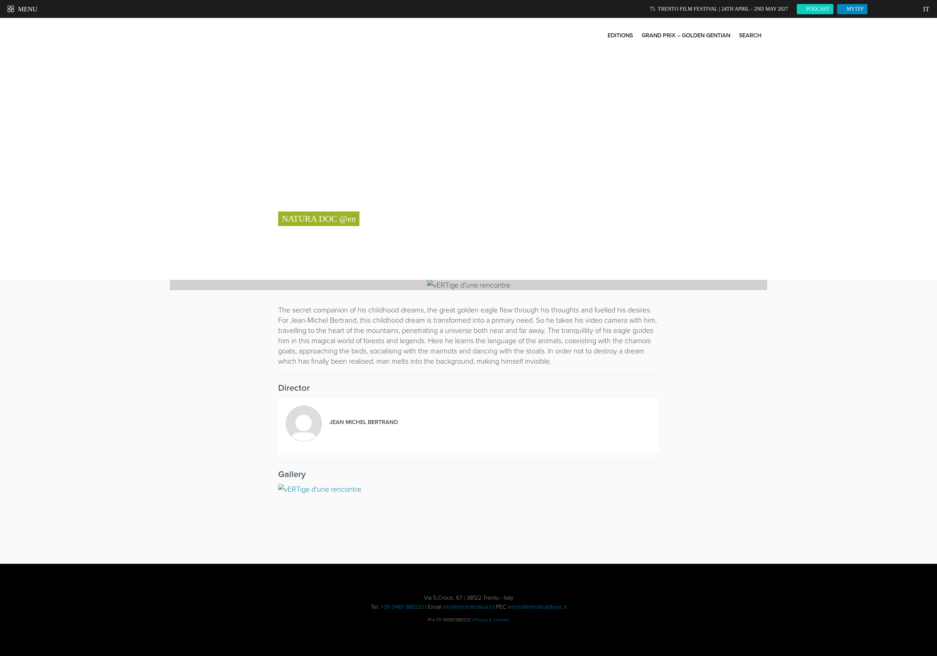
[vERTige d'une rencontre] (323, 516)
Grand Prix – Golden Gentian (686, 35)
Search (750, 35)
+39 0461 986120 (402, 607)
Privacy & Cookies (491, 619)
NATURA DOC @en (319, 219)
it (926, 9)
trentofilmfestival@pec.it (537, 607)
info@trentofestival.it (467, 607)
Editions (620, 35)
